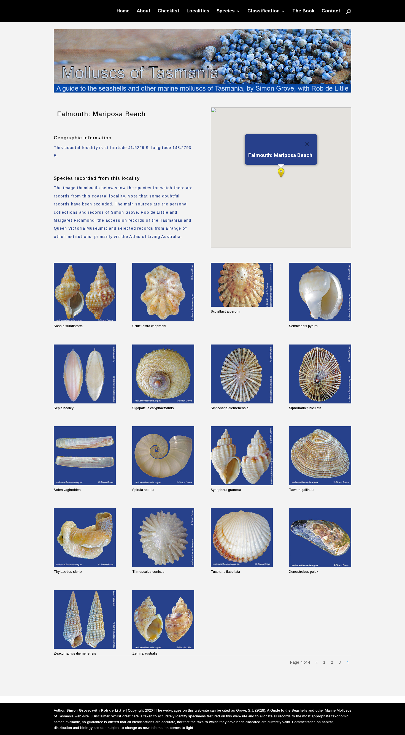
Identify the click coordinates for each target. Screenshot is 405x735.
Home (123, 11)
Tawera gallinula (301, 490)
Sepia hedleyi (64, 408)
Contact (331, 11)
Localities (198, 11)
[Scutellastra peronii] (242, 285)
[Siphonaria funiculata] (320, 374)
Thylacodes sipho (68, 572)
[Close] (307, 144)
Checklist (168, 11)
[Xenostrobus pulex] (320, 537)
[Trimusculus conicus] (163, 537)
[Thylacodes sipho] (85, 537)
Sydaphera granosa (226, 490)
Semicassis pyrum (303, 326)
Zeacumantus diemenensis (75, 653)
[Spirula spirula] (163, 455)
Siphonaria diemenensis (230, 408)
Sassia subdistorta (68, 326)
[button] (281, 173)
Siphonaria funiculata (305, 408)
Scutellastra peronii (225, 311)
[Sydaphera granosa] (242, 455)
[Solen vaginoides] (85, 455)
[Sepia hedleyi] (85, 374)
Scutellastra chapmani (149, 326)
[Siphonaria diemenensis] (242, 374)
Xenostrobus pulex (303, 572)
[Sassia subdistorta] (85, 292)
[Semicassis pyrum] (320, 292)
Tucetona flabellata (225, 572)
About (143, 11)
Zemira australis (145, 653)
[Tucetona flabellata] (242, 537)
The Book (303, 11)
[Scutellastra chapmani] (163, 292)
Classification (263, 11)
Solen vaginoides (67, 490)
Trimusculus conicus (148, 572)
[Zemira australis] (163, 619)
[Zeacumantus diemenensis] (85, 619)
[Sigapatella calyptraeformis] (163, 374)
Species (226, 11)
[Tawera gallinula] (320, 455)
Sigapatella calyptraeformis (153, 408)
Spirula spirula (143, 490)
